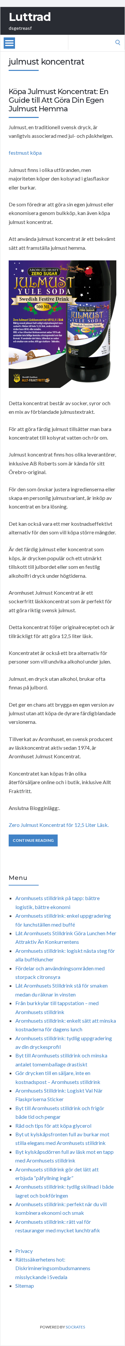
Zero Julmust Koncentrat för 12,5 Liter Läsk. (59, 825)
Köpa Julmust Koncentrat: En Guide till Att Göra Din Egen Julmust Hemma (58, 100)
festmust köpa (25, 152)
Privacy (24, 1251)
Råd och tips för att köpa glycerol (53, 1125)
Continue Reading (33, 840)
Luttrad (30, 17)
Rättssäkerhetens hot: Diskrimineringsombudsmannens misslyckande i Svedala (52, 1268)
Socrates (75, 1326)
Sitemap (24, 1285)
